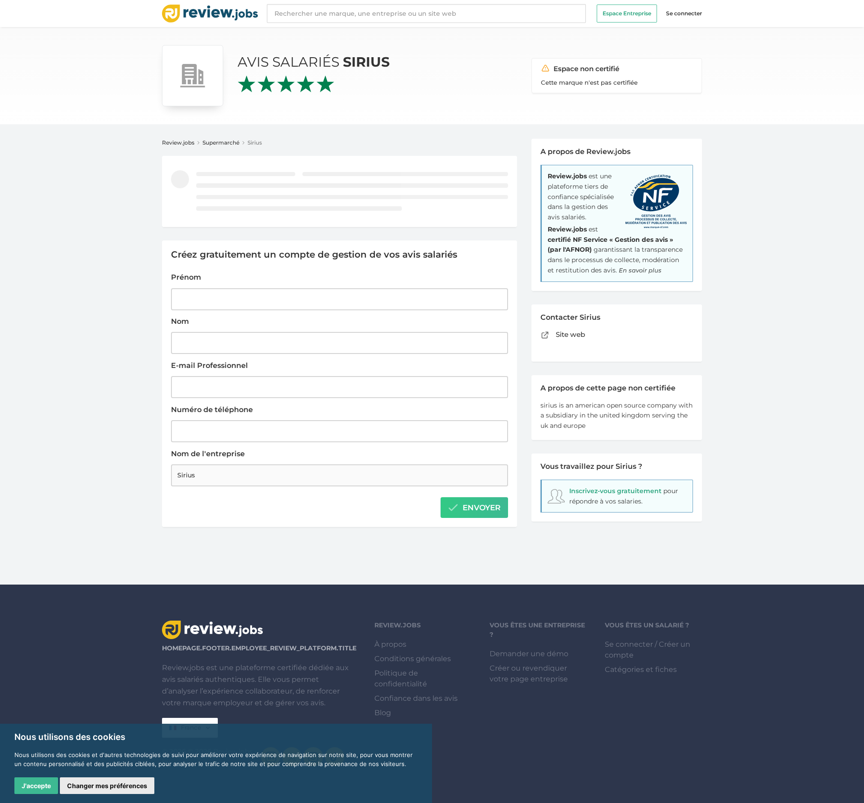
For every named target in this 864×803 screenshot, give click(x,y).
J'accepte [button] (36, 785)
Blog (382, 712)
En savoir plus (640, 270)
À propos (390, 644)
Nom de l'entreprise (208, 453)
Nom (180, 321)
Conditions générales (412, 658)
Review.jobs (178, 142)
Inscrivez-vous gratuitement (615, 491)
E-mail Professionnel (209, 365)
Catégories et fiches (641, 669)
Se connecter (684, 13)
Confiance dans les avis (416, 698)
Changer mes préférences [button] (107, 785)
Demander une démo (529, 653)
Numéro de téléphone (212, 409)
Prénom (186, 277)
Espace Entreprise (627, 13)
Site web (569, 334)
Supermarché (220, 142)
